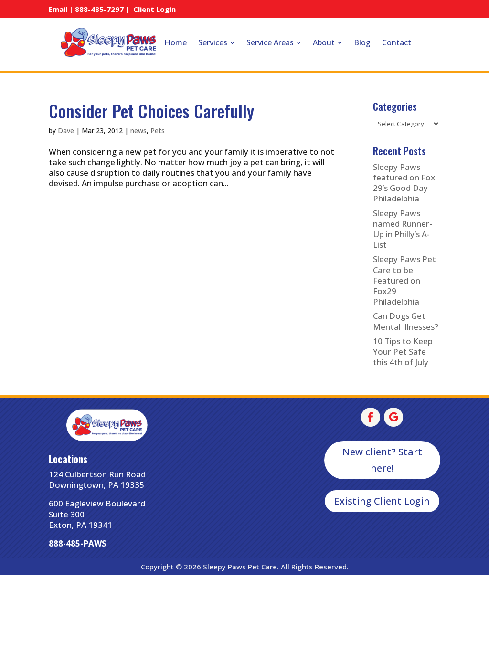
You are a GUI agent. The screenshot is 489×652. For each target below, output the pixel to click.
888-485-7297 (99, 9)
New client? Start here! (382, 459)
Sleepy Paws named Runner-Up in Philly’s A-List (402, 229)
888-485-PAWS (77, 543)
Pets (157, 130)
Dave (66, 130)
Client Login (154, 9)
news (138, 130)
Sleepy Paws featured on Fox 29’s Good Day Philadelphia (404, 182)
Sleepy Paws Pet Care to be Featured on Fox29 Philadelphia (404, 279)
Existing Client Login (382, 500)
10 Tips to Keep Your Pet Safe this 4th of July (403, 352)
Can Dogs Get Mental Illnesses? (405, 321)
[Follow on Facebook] (370, 417)
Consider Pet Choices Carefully (151, 110)
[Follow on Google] (393, 417)
